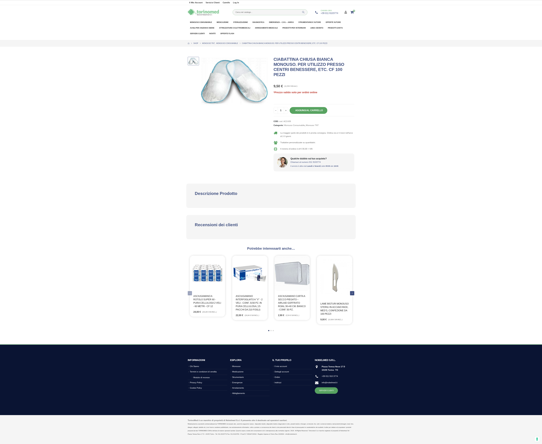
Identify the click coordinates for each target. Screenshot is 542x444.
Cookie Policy (196, 388)
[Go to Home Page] (188, 43)
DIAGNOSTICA (258, 22)
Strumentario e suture (309, 22)
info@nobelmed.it (329, 382)
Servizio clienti (213, 3)
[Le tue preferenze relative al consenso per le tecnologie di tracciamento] (537, 439)
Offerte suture (333, 22)
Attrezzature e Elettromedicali (234, 28)
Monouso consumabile (201, 22)
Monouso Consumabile (294, 125)
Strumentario (238, 377)
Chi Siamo (194, 366)
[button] (352, 293)
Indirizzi (278, 382)
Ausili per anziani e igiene (202, 28)
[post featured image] (207, 273)
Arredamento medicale (266, 28)
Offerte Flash (227, 34)
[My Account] (346, 12)
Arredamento (238, 388)
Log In (236, 3)
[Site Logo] (203, 12)
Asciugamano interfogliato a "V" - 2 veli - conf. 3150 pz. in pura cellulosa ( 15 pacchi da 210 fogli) (249, 303)
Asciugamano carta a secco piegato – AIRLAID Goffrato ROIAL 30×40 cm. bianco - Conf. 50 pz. (292, 303)
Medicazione (223, 22)
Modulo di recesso (201, 377)
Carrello (226, 3)
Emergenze (237, 382)
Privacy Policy (196, 382)
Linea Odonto (316, 28)
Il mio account (196, 3)
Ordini (277, 377)
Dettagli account (282, 372)
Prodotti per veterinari (294, 28)
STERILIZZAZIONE (240, 22)
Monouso (236, 366)
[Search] (303, 12)
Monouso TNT (312, 125)
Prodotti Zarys (335, 28)
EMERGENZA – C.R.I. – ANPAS (281, 22)
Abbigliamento (238, 393)
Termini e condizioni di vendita (203, 372)
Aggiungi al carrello (309, 110)
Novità (212, 34)
